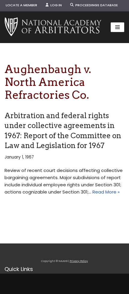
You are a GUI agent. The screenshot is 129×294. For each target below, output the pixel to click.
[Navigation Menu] (117, 27)
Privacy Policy (79, 261)
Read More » (106, 192)
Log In (55, 5)
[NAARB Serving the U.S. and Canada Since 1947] (52, 27)
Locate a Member (21, 5)
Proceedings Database (96, 5)
